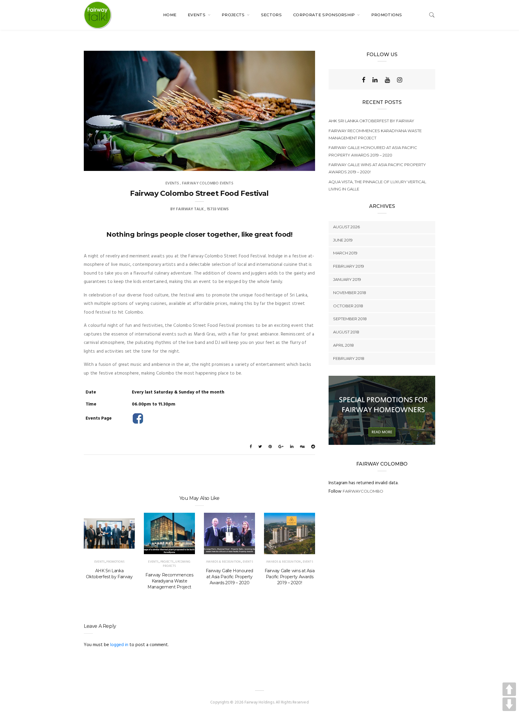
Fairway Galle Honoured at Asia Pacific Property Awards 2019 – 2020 (229, 576)
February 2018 (348, 358)
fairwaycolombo (363, 491)
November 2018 (349, 292)
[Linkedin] (375, 80)
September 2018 (350, 318)
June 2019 (343, 240)
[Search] (432, 15)
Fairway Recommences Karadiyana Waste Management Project (169, 581)
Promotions (386, 14)
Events (197, 14)
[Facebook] (363, 80)
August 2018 (346, 332)
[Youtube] (387, 80)
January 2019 (347, 279)
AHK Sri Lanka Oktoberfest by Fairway (109, 573)
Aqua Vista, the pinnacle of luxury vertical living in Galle (377, 185)
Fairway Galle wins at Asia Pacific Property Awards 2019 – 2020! (290, 576)
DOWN (509, 704)
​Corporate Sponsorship (324, 14)
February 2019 (348, 266)
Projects (234, 14)
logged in (119, 645)
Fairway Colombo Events (207, 183)
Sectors (271, 14)
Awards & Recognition (223, 561)
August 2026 (346, 226)
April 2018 (343, 345)
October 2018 (348, 305)
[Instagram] (399, 80)
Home (169, 14)
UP (509, 689)
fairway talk (190, 209)
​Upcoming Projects (176, 563)
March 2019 (345, 253)
